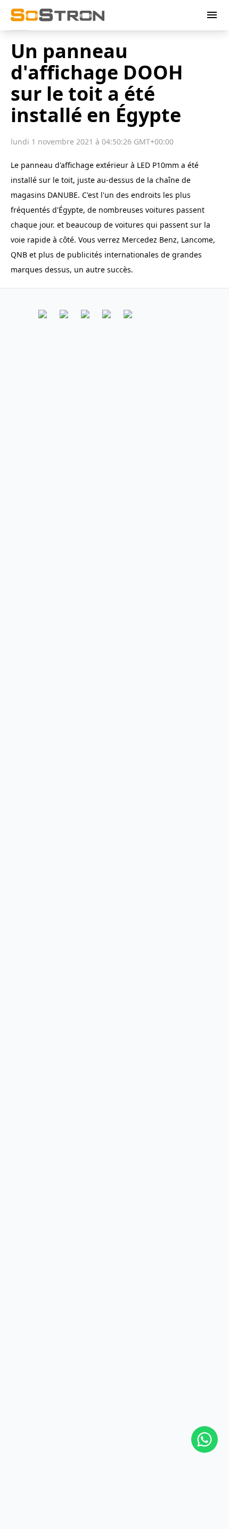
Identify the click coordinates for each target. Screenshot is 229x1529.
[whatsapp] (204, 1439)
